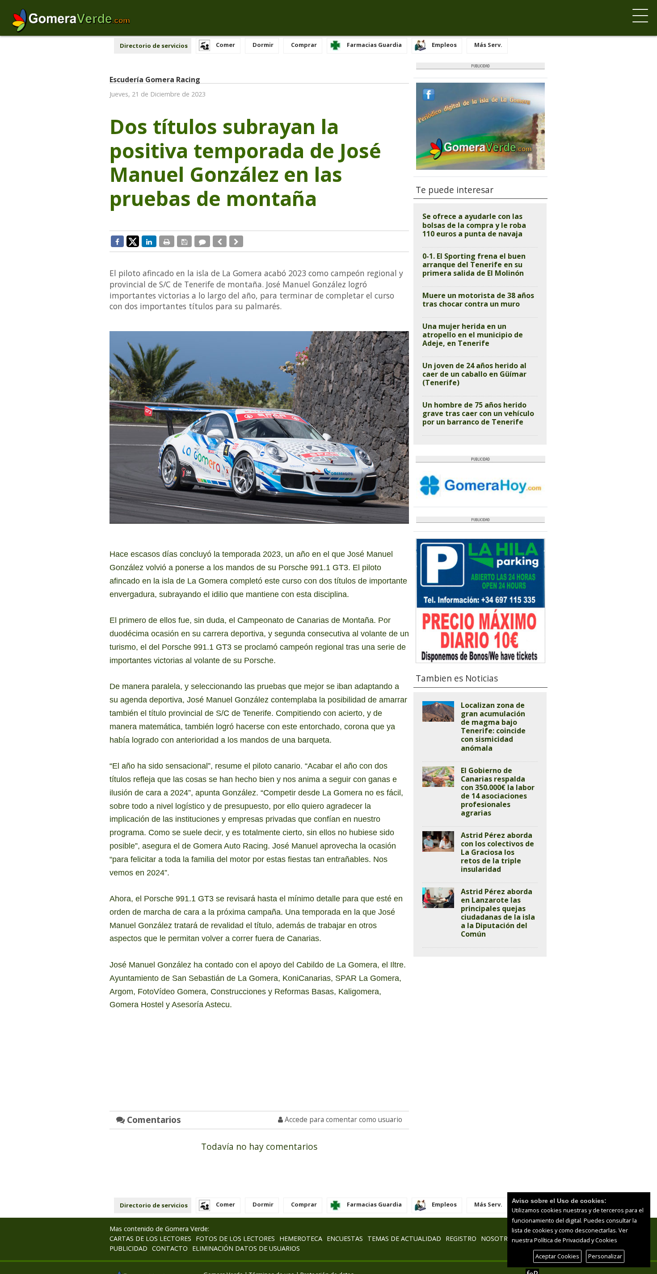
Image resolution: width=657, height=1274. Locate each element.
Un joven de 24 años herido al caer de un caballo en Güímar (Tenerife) (474, 374)
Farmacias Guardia (374, 45)
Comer (225, 45)
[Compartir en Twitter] (132, 241)
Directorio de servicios (154, 46)
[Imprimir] (166, 241)
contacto (170, 1248)
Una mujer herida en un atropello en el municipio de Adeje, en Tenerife (472, 334)
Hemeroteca (300, 1238)
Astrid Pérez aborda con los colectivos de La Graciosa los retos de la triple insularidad (497, 852)
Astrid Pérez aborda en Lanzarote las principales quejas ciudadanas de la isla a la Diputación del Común (498, 913)
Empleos (444, 45)
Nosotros (498, 1238)
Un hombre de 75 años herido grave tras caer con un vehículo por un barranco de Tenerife (478, 413)
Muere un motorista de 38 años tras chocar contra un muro (478, 299)
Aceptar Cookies (557, 1256)
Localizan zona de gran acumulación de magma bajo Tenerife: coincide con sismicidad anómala (493, 726)
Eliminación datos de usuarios (246, 1248)
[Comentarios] (202, 241)
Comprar (304, 45)
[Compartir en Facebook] (117, 241)
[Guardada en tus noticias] (184, 241)
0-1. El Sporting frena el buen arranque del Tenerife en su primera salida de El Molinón (474, 264)
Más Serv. (488, 45)
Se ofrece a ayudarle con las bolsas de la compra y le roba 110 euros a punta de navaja (474, 224)
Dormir (263, 45)
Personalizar (605, 1256)
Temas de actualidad (404, 1238)
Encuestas (345, 1238)
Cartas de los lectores (150, 1238)
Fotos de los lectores (235, 1238)
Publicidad (128, 1248)
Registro (461, 1238)
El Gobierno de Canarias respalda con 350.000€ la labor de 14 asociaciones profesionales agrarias (498, 791)
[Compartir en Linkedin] (149, 241)
